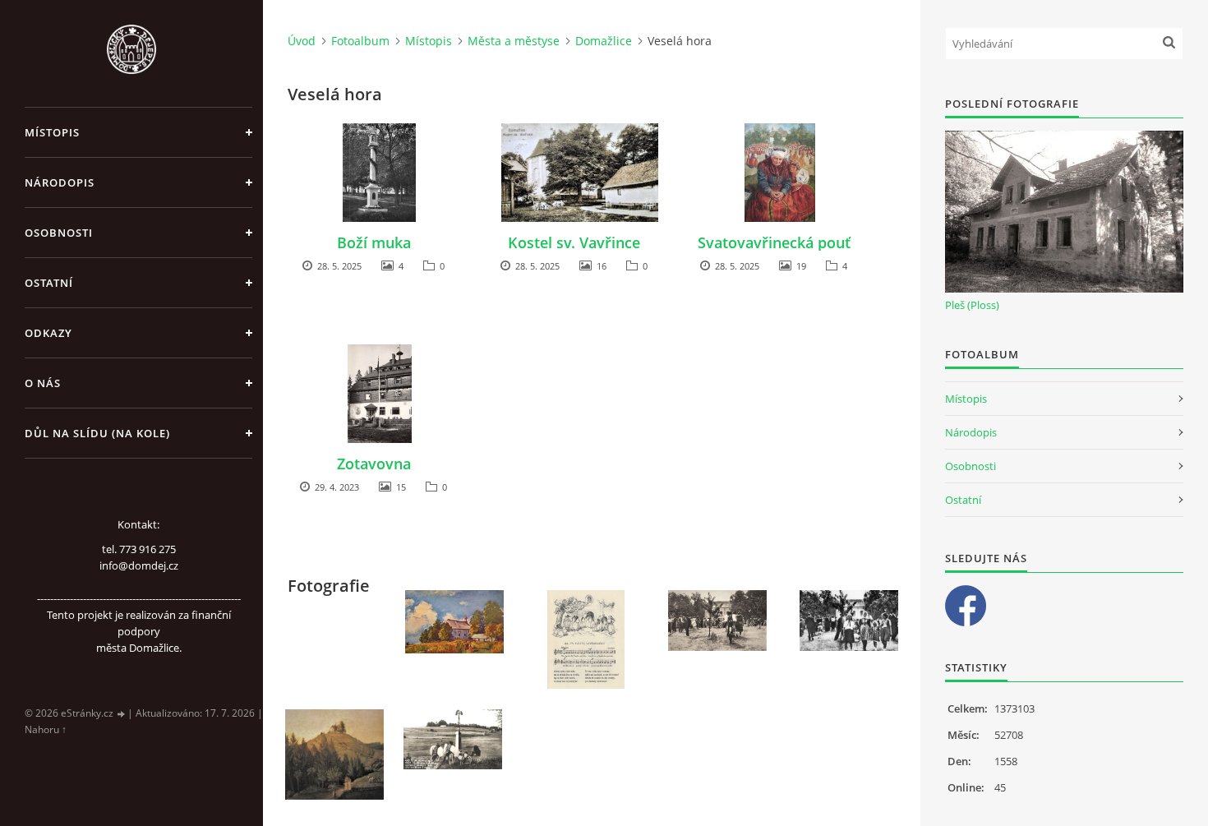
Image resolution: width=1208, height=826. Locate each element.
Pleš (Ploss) (972, 305)
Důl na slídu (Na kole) (97, 433)
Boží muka (374, 242)
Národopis (60, 182)
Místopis (52, 132)
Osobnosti (59, 232)
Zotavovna (374, 463)
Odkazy (48, 332)
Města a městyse (514, 40)
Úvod (302, 40)
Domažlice (603, 40)
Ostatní (49, 282)
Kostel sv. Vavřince (574, 242)
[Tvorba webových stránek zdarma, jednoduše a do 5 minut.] (121, 713)
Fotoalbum (360, 40)
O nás (43, 383)
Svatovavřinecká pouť (774, 242)
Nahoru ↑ (46, 729)
